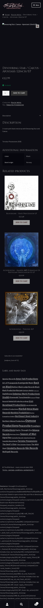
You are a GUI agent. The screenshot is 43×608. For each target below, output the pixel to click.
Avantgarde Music (25, 383)
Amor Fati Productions (27, 378)
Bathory (15, 387)
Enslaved (32, 397)
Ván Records (31, 448)
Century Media (28, 390)
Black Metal (16, 15)
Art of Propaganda (9, 383)
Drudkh (5, 397)
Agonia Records (9, 379)
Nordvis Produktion (20, 412)
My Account (7, 604)
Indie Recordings (22, 401)
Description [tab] (6, 116)
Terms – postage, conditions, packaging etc (18, 470)
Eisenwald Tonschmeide (20, 397)
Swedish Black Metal (9, 441)
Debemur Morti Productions (26, 393)
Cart (33, 602)
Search (21, 604)
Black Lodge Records (27, 387)
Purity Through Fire (23, 430)
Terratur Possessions (15, 105)
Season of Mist (28, 434)
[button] (37, 26)
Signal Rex (6, 437)
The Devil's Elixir (9, 444)
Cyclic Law (36, 390)
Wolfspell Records (10, 451)
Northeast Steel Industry (27, 416)
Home (7, 15)
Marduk (23, 408)
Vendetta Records (16, 448)
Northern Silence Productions (13, 421)
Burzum (19, 390)
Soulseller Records (18, 438)
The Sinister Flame (24, 444)
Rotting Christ (15, 434)
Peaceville (24, 425)
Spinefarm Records (29, 438)
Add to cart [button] (21, 222)
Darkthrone (7, 394)
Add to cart (19, 93)
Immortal (12, 401)
